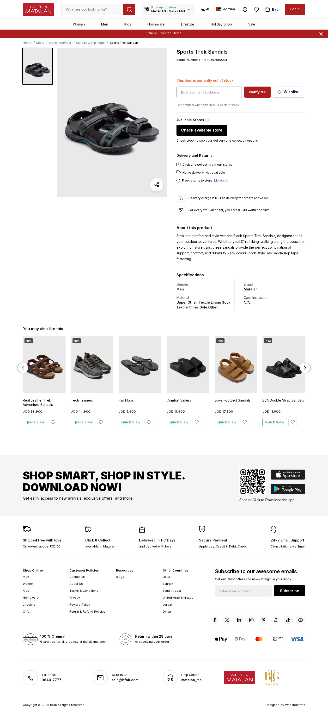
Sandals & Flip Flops (90, 42)
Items (177, 33)
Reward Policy (79, 604)
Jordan (168, 604)
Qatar (166, 577)
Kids (127, 24)
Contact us (77, 577)
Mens (40, 42)
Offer (27, 611)
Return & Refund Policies (87, 611)
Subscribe (289, 590)
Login (295, 9)
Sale (251, 24)
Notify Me (257, 92)
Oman (167, 611)
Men (104, 24)
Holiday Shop (221, 24)
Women (79, 24)
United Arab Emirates (178, 597)
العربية (205, 9)
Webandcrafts (295, 705)
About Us (76, 583)
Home (27, 42)
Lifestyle (187, 24)
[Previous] (23, 368)
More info (221, 180)
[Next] (305, 368)
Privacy (74, 597)
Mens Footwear (60, 42)
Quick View (35, 422)
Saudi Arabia (172, 590)
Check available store (201, 130)
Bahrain (168, 583)
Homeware (156, 24)
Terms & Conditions (83, 590)
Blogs (120, 577)
